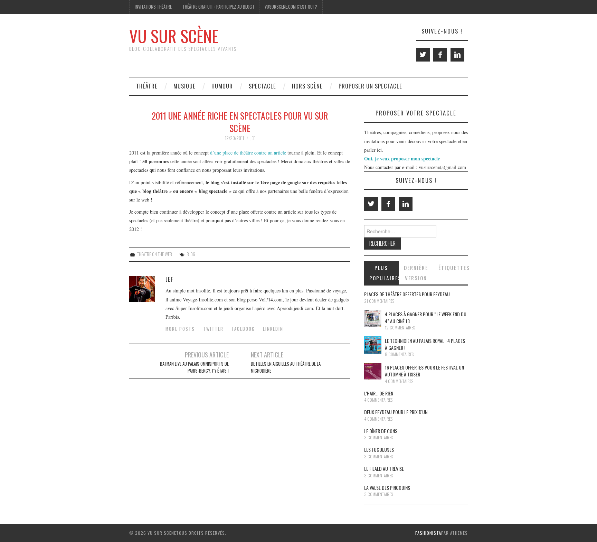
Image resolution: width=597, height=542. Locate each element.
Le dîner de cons (380, 430)
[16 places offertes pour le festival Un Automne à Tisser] (372, 371)
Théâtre (147, 86)
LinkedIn (273, 329)
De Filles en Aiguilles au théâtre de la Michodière (286, 367)
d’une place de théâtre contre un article (248, 152)
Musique (184, 86)
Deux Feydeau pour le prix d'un (395, 411)
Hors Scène (307, 86)
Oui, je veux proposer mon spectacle (402, 158)
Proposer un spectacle (370, 86)
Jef (252, 138)
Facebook (243, 329)
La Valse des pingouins (387, 487)
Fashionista (428, 533)
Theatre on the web (154, 254)
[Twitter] (423, 55)
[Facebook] (440, 55)
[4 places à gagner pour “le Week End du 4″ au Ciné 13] (372, 318)
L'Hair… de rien (378, 393)
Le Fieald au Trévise (384, 468)
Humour (222, 86)
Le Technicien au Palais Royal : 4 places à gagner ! (425, 344)
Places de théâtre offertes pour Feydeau (407, 294)
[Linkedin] (457, 55)
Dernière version (416, 273)
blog (191, 254)
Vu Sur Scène (173, 36)
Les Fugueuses (379, 449)
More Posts (180, 329)
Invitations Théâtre (153, 6)
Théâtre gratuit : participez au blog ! (218, 6)
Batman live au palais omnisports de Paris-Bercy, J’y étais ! (194, 367)
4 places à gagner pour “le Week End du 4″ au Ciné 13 (425, 317)
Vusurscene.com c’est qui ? (291, 6)
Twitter (213, 329)
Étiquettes (453, 267)
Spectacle (262, 86)
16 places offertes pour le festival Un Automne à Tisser (424, 371)
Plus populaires (384, 273)
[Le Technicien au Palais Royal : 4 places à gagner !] (372, 345)
